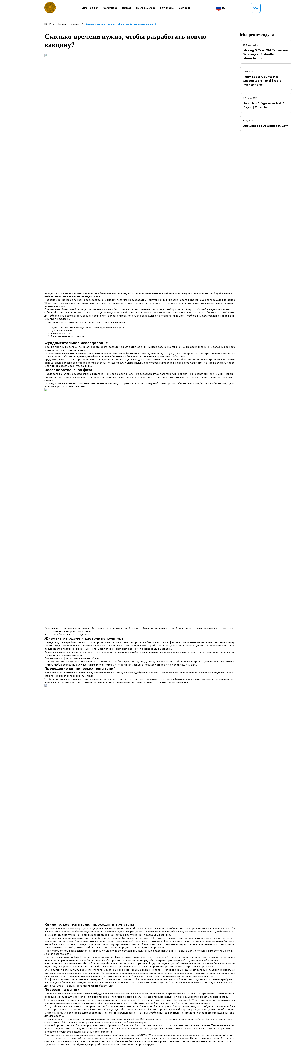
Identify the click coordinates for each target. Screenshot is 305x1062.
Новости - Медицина (68, 24)
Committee (110, 8)
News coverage (146, 8)
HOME (47, 24)
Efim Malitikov (89, 8)
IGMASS (127, 8)
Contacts (184, 8)
